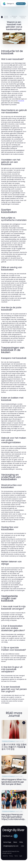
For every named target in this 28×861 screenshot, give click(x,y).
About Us (5, 856)
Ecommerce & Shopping (23, 17)
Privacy (11, 856)
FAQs (21, 842)
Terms (16, 856)
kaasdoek (21, 101)
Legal (20, 856)
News (15, 842)
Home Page (7, 842)
